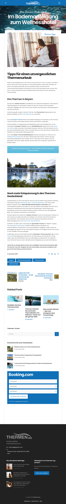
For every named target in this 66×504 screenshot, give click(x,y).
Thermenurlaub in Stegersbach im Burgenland (27, 355)
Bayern (11, 260)
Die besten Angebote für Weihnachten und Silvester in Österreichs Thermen (21, 474)
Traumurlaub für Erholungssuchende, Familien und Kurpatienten (33, 363)
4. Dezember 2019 (12, 254)
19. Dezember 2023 (18, 487)
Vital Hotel (10, 236)
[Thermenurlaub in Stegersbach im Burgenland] (10, 357)
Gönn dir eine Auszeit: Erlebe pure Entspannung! (21, 465)
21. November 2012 (19, 349)
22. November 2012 (19, 357)
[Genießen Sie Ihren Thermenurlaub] (15, 298)
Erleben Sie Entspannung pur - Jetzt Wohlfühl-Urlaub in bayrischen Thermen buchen (33, 149)
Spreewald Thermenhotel (17, 225)
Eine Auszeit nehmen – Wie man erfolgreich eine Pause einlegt (51, 312)
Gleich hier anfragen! (42, 473)
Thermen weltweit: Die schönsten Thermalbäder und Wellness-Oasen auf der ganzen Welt (32, 313)
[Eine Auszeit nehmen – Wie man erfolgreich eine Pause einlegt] (51, 300)
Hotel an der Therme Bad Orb (31, 221)
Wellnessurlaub (13, 264)
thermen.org (37, 497)
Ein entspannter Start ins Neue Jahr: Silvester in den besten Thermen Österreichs (21, 483)
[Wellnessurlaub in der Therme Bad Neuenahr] (10, 349)
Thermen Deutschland (24, 260)
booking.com (19, 401)
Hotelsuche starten (18, 396)
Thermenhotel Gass (28, 114)
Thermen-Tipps (50, 34)
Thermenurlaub (39, 260)
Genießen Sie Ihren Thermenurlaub (14, 306)
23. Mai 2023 (29, 319)
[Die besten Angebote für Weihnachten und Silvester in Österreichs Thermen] (9, 475)
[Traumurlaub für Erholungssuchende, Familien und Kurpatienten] (10, 365)
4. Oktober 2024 (18, 478)
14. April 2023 (47, 318)
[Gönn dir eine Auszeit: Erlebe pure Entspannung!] (9, 466)
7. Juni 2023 (10, 310)
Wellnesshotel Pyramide (14, 137)
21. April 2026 (16, 468)
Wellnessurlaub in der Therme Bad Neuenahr (27, 347)
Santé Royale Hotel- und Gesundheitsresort (32, 202)
